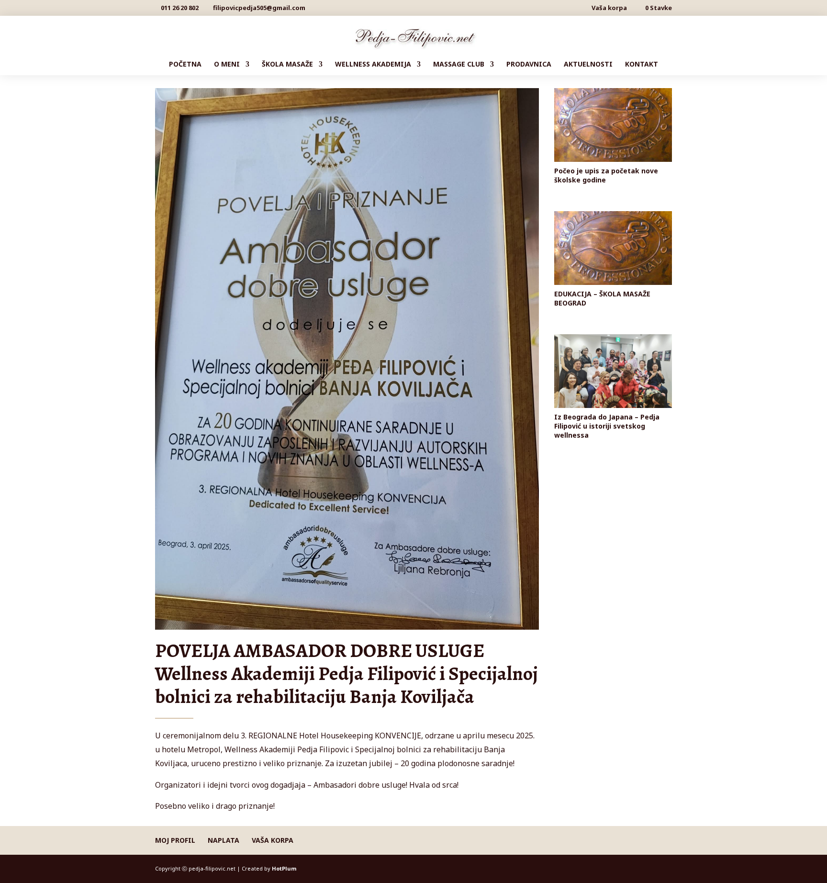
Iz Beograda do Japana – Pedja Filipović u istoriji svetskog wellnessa (606, 426)
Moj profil (175, 840)
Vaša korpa (609, 8)
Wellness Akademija (373, 64)
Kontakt (641, 64)
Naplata (223, 840)
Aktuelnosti (588, 64)
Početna (185, 64)
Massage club (458, 64)
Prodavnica (528, 64)
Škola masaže (287, 64)
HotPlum (284, 868)
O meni (227, 64)
